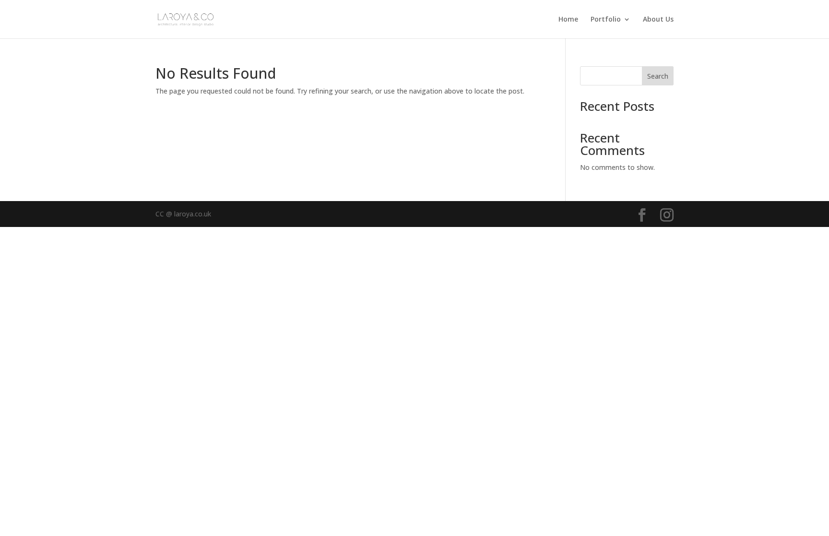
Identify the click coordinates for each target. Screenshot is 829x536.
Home (568, 20)
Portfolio (606, 20)
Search (657, 76)
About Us (658, 20)
